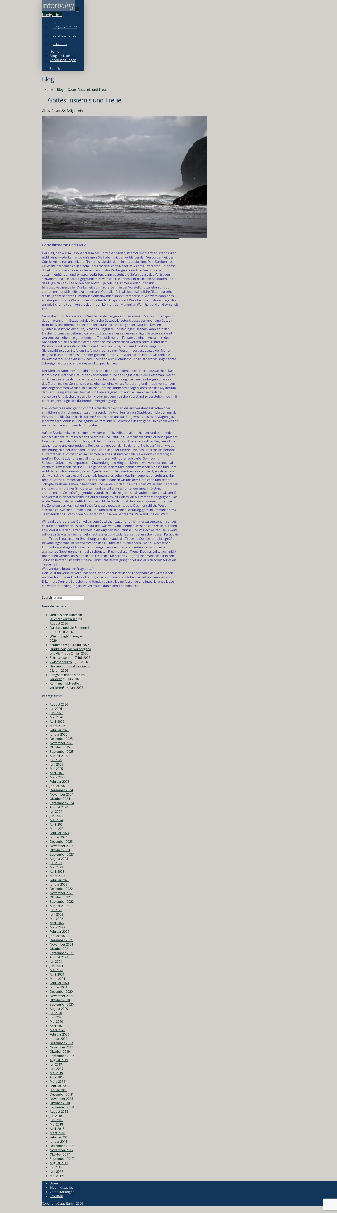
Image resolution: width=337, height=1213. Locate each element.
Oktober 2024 (60, 799)
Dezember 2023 (61, 841)
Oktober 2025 (60, 747)
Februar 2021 (59, 983)
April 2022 (57, 923)
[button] (60, 12)
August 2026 (59, 704)
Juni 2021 (56, 966)
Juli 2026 (56, 709)
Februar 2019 (59, 1086)
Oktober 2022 (60, 897)
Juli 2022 (56, 910)
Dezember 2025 (61, 739)
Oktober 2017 (60, 1154)
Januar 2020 (58, 1039)
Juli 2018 (56, 1116)
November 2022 (61, 893)
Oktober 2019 (60, 1051)
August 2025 (59, 756)
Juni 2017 (56, 1171)
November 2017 (61, 1150)
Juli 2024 (56, 811)
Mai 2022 (56, 919)
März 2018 (57, 1133)
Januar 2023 (58, 884)
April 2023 (57, 871)
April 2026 (57, 721)
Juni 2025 (56, 764)
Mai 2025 (56, 769)
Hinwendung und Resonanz (70, 666)
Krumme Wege (60, 645)
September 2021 (62, 953)
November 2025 (61, 743)
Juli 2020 (56, 1013)
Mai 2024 (56, 820)
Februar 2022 (59, 931)
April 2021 (57, 974)
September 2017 (62, 1159)
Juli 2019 (56, 1064)
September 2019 (62, 1056)
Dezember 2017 (61, 1146)
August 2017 (59, 1163)
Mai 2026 (56, 717)
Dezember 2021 (61, 940)
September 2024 (62, 803)
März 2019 (57, 1081)
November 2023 (61, 846)
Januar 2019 (58, 1090)
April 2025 (57, 773)
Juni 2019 (56, 1069)
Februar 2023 (59, 880)
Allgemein (75, 111)
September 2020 (62, 1004)
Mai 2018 (56, 1124)
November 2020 (61, 996)
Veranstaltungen (62, 1192)
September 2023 (62, 854)
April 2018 (57, 1129)
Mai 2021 (56, 970)
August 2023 (59, 859)
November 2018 (61, 1099)
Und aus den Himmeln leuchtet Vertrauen (66, 617)
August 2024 (59, 807)
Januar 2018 (58, 1141)
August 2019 (59, 1060)
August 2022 (59, 906)
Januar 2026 (58, 734)
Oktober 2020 (60, 1000)
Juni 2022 (56, 914)
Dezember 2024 (61, 790)
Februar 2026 (59, 730)
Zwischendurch (61, 662)
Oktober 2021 (60, 949)
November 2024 (61, 794)
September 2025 (62, 751)
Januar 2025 (58, 786)
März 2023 (57, 876)
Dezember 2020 (61, 991)
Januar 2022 (58, 936)
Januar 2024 (58, 837)
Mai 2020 (56, 1021)
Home (54, 1183)
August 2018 (59, 1111)
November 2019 (61, 1047)
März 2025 (57, 777)
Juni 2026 (56, 713)
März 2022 (57, 927)
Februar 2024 (59, 833)
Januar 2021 (58, 987)
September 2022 (62, 901)
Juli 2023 (56, 863)
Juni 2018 (56, 1120)
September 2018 (62, 1107)
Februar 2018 (59, 1137)
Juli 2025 (56, 760)
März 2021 (57, 979)
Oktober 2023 (60, 850)
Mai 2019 (56, 1073)
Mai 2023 (56, 867)
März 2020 (57, 1030)
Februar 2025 (59, 781)
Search (47, 597)
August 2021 (59, 957)
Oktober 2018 (60, 1103)
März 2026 (57, 726)
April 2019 (57, 1077)
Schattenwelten (61, 657)
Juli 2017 (56, 1167)
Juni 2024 (56, 816)
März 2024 (57, 829)
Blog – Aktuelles (61, 1187)
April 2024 (57, 824)
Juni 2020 (56, 1017)
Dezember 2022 (61, 889)
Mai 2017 (56, 1176)
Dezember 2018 (61, 1094)
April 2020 (57, 1026)
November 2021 (61, 944)
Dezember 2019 (61, 1043)
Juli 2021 (56, 961)
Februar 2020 (59, 1034)
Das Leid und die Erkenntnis (70, 627)
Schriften (56, 1196)
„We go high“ (59, 636)
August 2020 (59, 1009)
